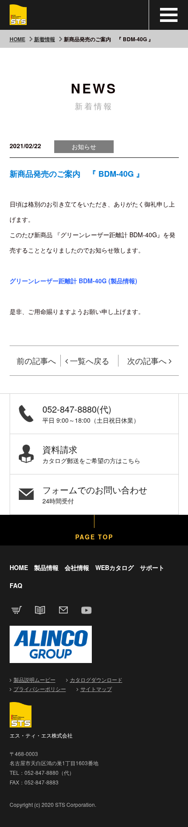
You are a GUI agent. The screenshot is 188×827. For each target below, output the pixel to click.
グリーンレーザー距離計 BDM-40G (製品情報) (73, 280)
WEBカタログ (114, 567)
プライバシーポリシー (40, 688)
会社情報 (77, 567)
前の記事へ (36, 360)
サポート (152, 567)
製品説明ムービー (35, 679)
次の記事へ (147, 360)
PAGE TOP (94, 536)
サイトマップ (96, 688)
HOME (17, 39)
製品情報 (46, 567)
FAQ (16, 585)
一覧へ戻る (89, 360)
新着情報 (44, 39)
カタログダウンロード (96, 679)
